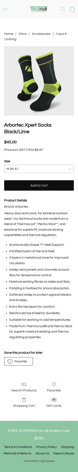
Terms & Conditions (18, 447)
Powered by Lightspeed (39, 461)
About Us (42, 453)
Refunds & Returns (17, 453)
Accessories (41, 33)
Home (8, 33)
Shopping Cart (24, 405)
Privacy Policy (46, 447)
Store (23, 33)
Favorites (54, 390)
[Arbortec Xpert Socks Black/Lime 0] (39, 81)
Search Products (24, 390)
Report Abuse (63, 453)
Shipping (67, 447)
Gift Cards (54, 405)
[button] (39, 9)
